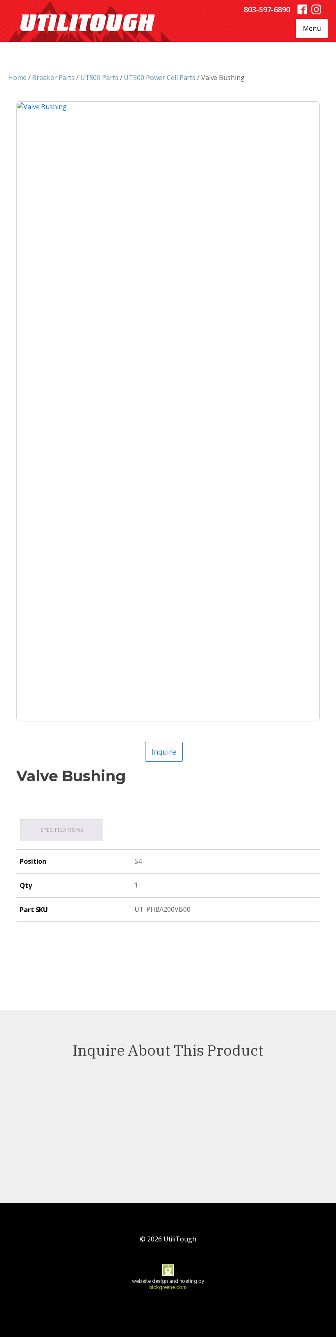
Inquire (164, 752)
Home (17, 77)
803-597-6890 (267, 9)
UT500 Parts (99, 77)
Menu (312, 28)
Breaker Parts (53, 77)
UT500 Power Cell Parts (159, 77)
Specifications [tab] (62, 829)
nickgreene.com (168, 1287)
